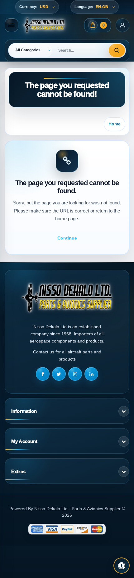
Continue (67, 237)
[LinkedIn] (91, 374)
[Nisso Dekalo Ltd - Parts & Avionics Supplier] (44, 25)
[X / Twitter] (59, 374)
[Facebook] (43, 374)
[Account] (122, 25)
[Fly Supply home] (67, 297)
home (114, 123)
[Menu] (11, 25)
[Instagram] (75, 374)
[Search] (116, 50)
